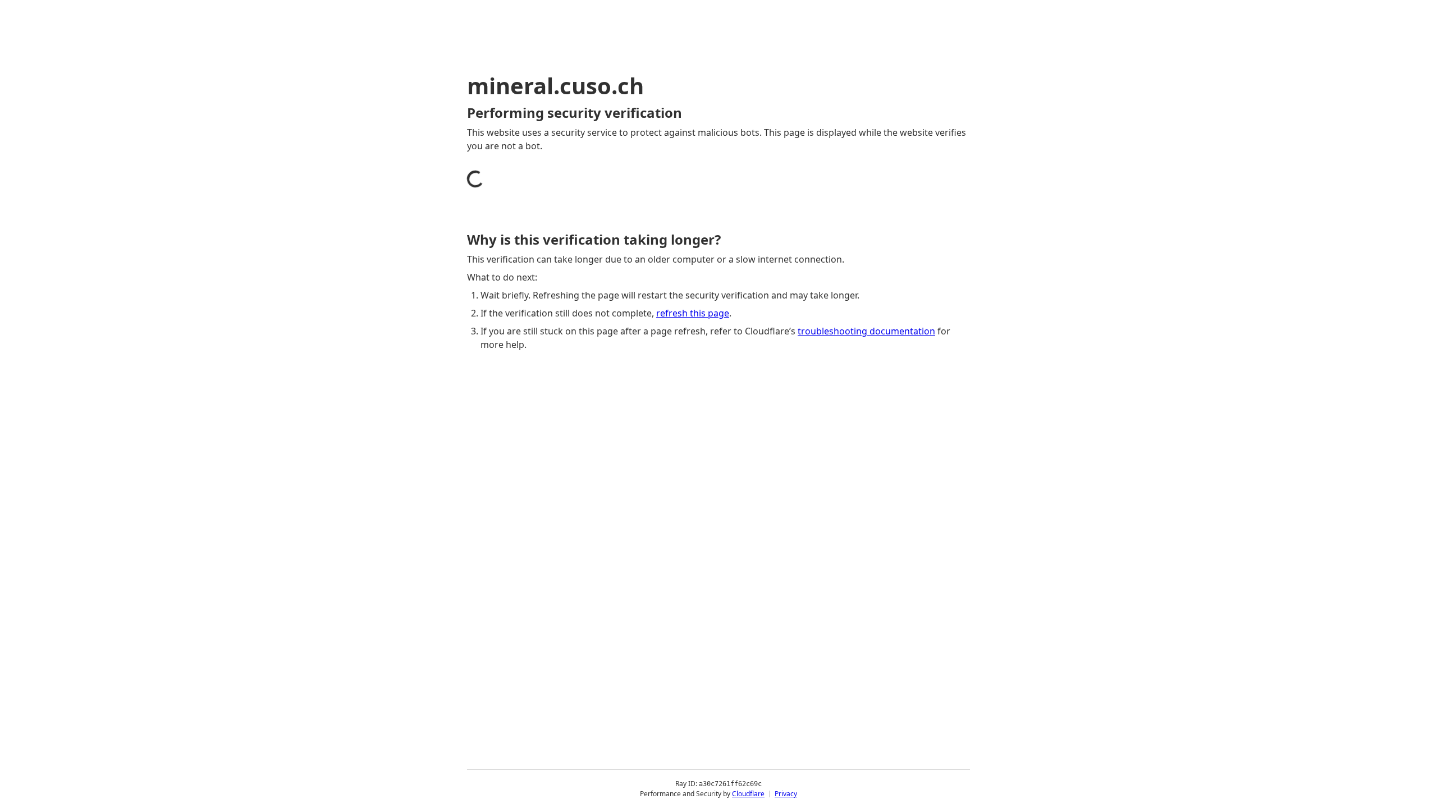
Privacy (786, 793)
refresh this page (692, 313)
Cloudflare (748, 793)
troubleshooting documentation (866, 331)
